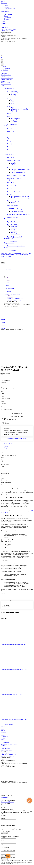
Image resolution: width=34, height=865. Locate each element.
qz (1, 57)
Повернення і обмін (9, 8)
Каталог (3, 726)
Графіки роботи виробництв (9, 744)
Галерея (6, 16)
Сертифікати (7, 17)
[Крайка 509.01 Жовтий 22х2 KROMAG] (17, 346)
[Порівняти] (1, 377)
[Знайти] (2, 64)
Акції (2, 729)
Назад (9, 295)
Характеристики (8, 443)
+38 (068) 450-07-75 (7, 30)
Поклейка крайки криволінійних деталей (14, 644)
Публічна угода (5, 797)
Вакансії (3, 738)
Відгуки (6, 19)
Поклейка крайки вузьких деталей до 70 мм (14, 669)
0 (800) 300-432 (5, 27)
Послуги (3, 739)
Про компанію (8, 14)
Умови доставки (5, 748)
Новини (3, 735)
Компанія (3, 732)
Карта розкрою (5, 742)
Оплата (6, 5)
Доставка (6, 7)
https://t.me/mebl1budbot (7, 802)
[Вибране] (1, 376)
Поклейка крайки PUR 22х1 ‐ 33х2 (12, 694)
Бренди (3, 730)
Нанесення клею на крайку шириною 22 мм (14, 719)
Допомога (3, 745)
